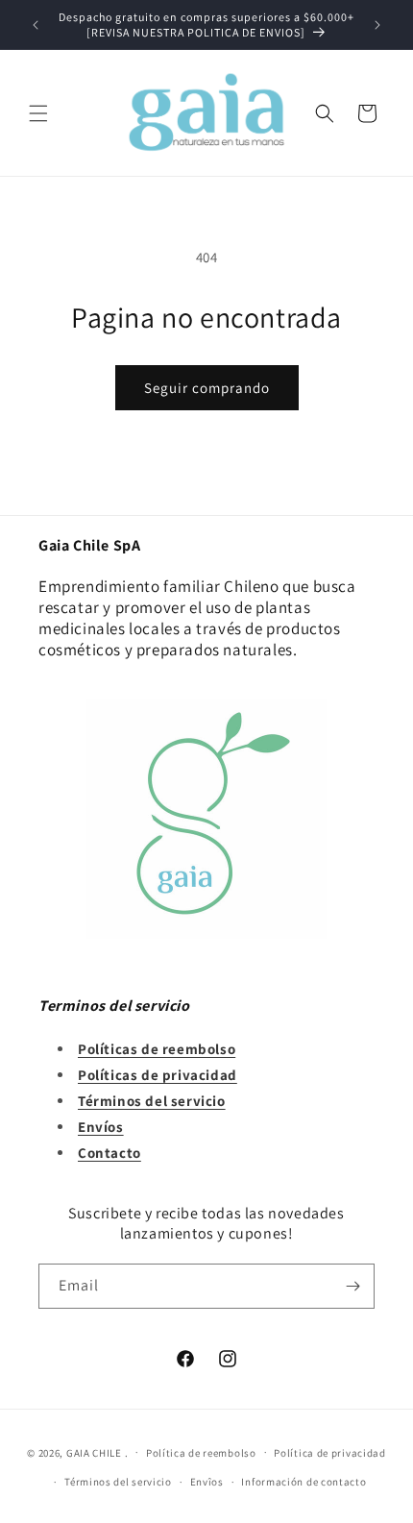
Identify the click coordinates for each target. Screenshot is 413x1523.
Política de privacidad (329, 1453)
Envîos (207, 1481)
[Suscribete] (352, 1286)
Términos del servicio (118, 1481)
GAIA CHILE (94, 1452)
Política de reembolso (201, 1453)
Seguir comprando (207, 388)
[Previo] (35, 25)
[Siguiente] (377, 25)
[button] (38, 113)
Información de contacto (303, 1481)
